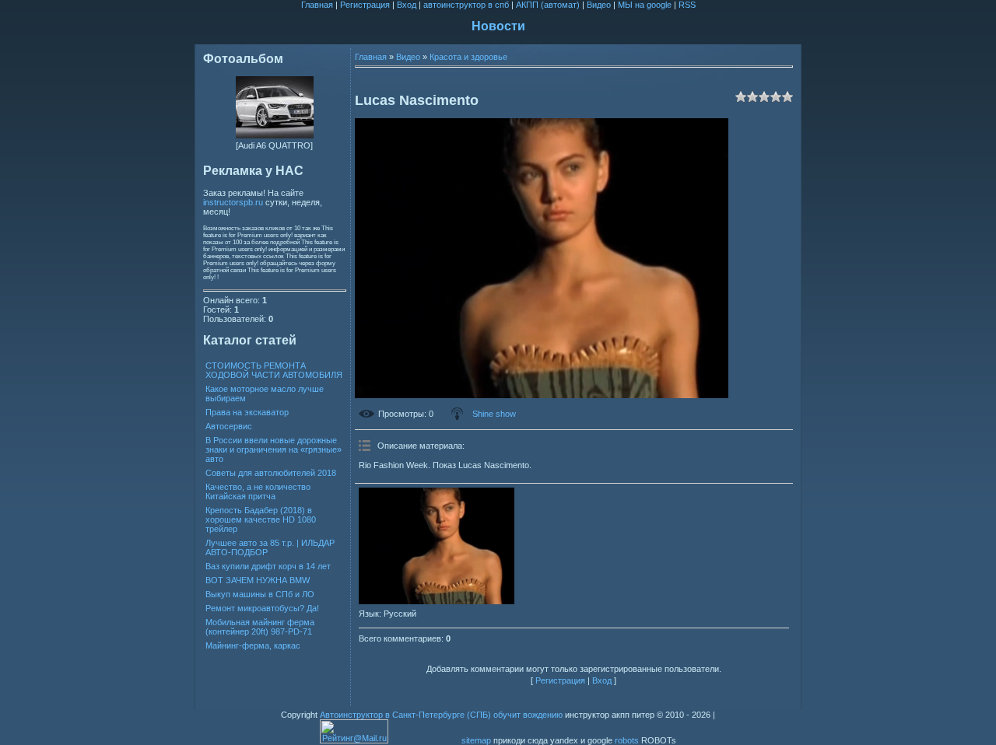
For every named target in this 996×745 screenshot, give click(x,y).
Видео (599, 4)
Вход (406, 4)
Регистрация (365, 4)
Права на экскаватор (247, 412)
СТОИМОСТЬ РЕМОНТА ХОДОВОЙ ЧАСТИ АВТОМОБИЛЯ (273, 370)
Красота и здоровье (468, 56)
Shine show (494, 413)
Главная (317, 4)
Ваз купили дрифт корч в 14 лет (268, 566)
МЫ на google (645, 4)
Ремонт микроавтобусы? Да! (262, 608)
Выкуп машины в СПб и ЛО (259, 594)
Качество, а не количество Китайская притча (257, 491)
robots (627, 740)
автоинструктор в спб (466, 4)
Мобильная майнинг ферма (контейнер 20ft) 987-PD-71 (259, 626)
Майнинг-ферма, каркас (252, 645)
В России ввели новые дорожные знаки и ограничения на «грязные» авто (273, 449)
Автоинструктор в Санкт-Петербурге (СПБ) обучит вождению (441, 714)
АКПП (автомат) (548, 4)
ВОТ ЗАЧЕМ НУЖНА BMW (257, 580)
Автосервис (228, 426)
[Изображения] (436, 546)
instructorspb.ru (233, 202)
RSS (687, 4)
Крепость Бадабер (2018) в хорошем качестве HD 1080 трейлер (260, 519)
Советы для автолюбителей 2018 (270, 472)
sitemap (476, 740)
